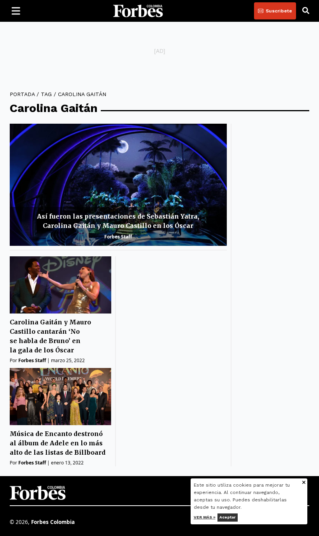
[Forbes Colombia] (138, 11)
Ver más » (205, 517)
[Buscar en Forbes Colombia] (305, 11)
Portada (22, 94)
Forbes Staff (118, 236)
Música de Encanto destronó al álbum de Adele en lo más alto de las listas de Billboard (57, 443)
